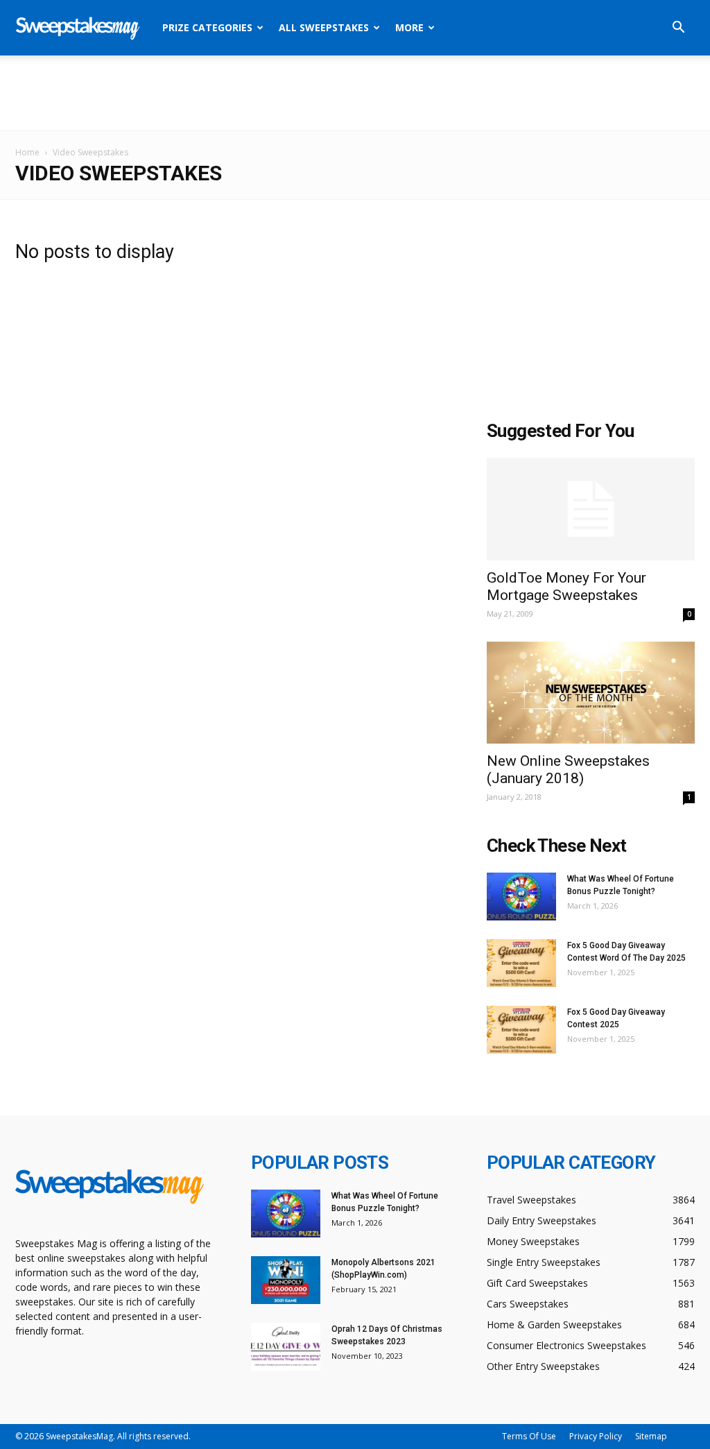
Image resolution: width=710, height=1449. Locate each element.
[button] (678, 28)
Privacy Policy (595, 1436)
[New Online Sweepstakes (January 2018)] (591, 693)
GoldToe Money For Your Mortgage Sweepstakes (566, 586)
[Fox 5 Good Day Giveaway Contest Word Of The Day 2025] (521, 963)
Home (27, 152)
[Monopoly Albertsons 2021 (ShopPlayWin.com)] (285, 1280)
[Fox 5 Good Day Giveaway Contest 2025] (521, 1030)
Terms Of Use (529, 1436)
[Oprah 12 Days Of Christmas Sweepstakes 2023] (285, 1347)
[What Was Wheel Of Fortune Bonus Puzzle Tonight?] (521, 896)
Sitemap (651, 1436)
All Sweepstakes (324, 27)
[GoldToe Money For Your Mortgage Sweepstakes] (591, 509)
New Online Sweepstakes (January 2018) (568, 770)
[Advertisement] (355, 93)
